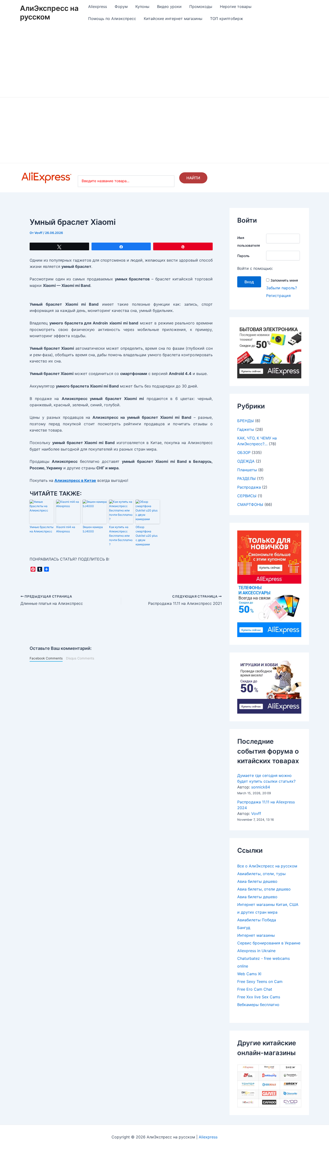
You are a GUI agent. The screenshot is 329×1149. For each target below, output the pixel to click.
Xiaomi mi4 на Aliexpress (65, 529)
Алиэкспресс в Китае (75, 480)
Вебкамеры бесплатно (258, 1004)
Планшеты (247, 469)
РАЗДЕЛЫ (246, 478)
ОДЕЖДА (246, 461)
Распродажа (249, 487)
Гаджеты (245, 429)
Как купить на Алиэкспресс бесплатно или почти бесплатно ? (120, 535)
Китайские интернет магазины (173, 18)
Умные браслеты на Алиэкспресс (41, 529)
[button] (30, 130)
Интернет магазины (256, 935)
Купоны (142, 6)
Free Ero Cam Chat (254, 989)
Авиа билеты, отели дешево (264, 889)
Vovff (256, 813)
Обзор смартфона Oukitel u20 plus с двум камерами (147, 535)
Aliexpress (97, 6)
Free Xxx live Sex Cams (258, 996)
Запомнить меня (284, 280)
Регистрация (278, 295)
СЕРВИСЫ (247, 495)
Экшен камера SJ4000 (93, 529)
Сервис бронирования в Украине (268, 943)
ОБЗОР (243, 452)
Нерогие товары (235, 6)
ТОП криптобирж (226, 18)
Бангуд (243, 927)
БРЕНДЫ (245, 420)
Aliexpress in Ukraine (256, 950)
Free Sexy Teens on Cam (260, 981)
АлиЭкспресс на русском (49, 12)
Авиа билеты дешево (257, 881)
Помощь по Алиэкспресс (112, 18)
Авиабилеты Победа (256, 919)
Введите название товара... (105, 181)
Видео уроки (169, 6)
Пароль (243, 256)
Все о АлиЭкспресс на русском (267, 866)
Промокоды (200, 6)
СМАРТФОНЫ (250, 504)
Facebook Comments (46, 658)
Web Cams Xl (249, 973)
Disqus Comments (80, 658)
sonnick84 (260, 787)
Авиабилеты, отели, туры (261, 873)
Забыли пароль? (281, 287)
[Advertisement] (164, 61)
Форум (121, 6)
